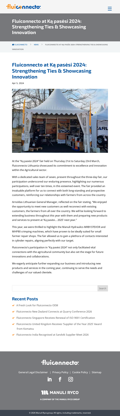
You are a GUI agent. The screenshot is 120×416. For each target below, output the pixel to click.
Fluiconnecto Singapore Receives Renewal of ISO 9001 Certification (55, 318)
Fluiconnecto (20, 44)
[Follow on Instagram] (70, 379)
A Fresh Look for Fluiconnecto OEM (37, 305)
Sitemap (96, 372)
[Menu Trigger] (109, 8)
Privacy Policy (60, 372)
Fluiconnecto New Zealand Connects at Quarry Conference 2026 (54, 311)
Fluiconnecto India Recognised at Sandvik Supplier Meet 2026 (52, 334)
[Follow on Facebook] (60, 379)
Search (102, 288)
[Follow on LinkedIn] (49, 379)
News (36, 44)
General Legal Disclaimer (33, 372)
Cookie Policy (80, 372)
